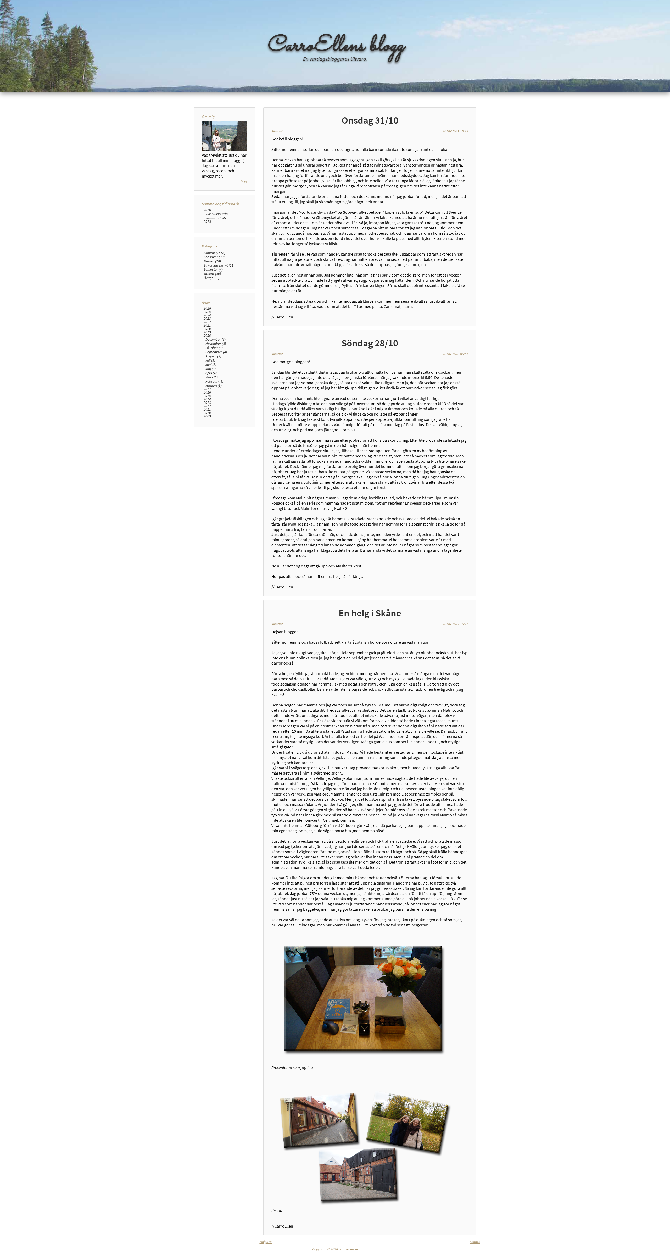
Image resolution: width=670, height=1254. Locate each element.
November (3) (215, 343)
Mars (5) (211, 377)
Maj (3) (210, 368)
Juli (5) (210, 360)
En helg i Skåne (370, 613)
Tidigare (265, 1241)
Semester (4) (213, 269)
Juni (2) (210, 364)
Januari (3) (213, 385)
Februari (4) (214, 381)
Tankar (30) (212, 273)
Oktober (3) (214, 347)
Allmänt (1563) (214, 252)
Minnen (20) (212, 261)
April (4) (211, 373)
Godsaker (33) (214, 257)
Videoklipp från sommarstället (216, 216)
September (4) (216, 352)
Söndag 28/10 (370, 343)
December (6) (215, 339)
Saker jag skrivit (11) (219, 265)
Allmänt (277, 131)
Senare (475, 1241)
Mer (244, 181)
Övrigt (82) (211, 277)
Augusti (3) (213, 356)
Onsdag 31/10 (370, 120)
